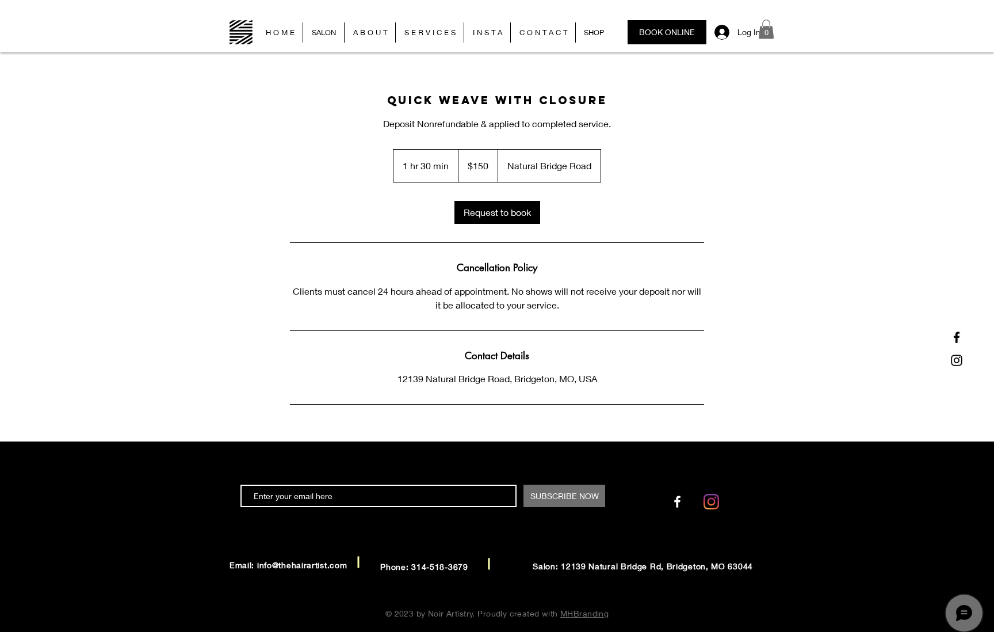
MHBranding (584, 613)
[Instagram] (711, 501)
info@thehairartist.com (302, 565)
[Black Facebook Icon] (956, 337)
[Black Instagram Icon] (956, 360)
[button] (766, 29)
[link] (497, 212)
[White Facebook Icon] (677, 501)
